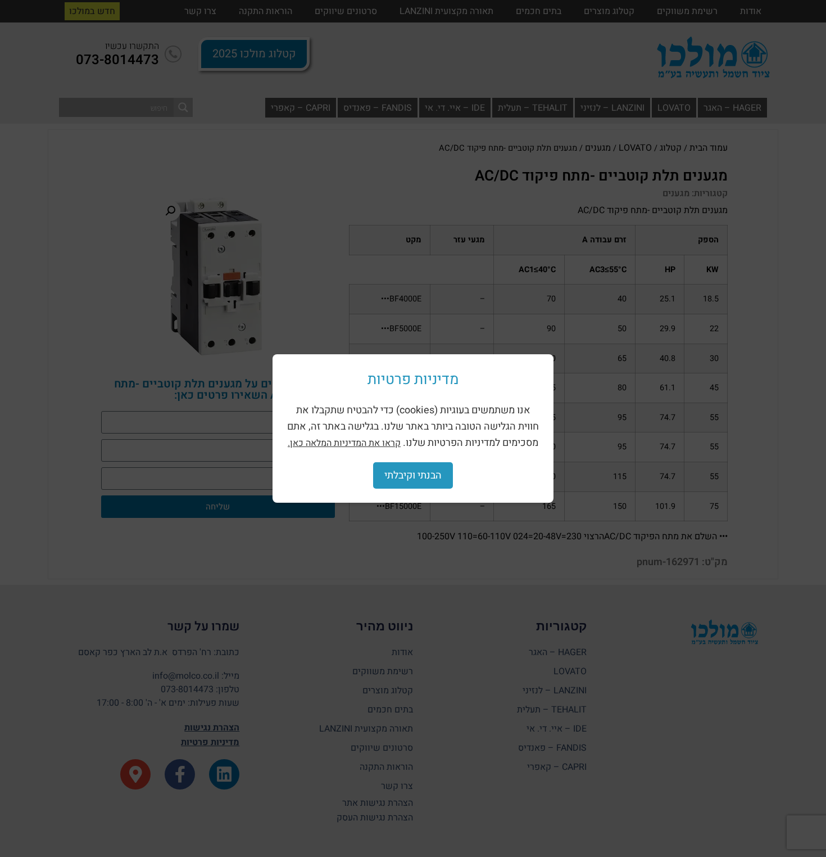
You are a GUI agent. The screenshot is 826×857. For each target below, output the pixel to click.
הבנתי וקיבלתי (413, 475)
